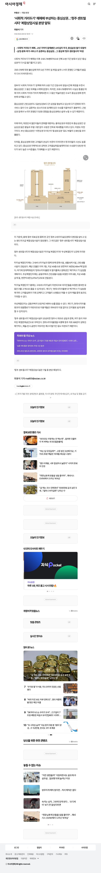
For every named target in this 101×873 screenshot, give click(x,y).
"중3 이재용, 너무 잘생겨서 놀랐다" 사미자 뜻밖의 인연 (58, 465)
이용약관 (24, 858)
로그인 (16, 847)
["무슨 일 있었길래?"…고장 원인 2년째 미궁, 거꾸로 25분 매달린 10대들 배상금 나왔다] (30, 457)
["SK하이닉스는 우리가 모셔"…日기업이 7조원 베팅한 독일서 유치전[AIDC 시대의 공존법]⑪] (70, 718)
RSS (66, 854)
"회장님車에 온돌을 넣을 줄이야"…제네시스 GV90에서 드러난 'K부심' (56, 477)
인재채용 (30, 854)
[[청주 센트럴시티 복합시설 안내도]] (50, 184)
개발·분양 (25, 13)
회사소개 (9, 854)
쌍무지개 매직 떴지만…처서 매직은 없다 (59, 790)
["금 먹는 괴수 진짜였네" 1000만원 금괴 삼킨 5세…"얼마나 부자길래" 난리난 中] (30, 494)
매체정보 (33, 858)
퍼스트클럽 (40, 854)
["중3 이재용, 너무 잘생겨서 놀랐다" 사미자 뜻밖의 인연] (30, 469)
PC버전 (61, 847)
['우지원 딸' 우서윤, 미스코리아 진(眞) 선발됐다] (70, 693)
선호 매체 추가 (23, 39)
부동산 (16, 13)
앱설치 (39, 847)
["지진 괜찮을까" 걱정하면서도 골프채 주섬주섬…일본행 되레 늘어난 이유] (32, 782)
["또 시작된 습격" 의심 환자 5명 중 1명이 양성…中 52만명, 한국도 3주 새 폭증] (70, 731)
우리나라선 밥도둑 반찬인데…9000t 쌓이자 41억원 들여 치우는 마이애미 (42, 351)
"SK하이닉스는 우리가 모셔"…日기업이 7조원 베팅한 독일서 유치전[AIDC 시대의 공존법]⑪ (44, 715)
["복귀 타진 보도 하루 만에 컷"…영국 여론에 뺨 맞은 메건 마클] (70, 706)
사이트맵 (84, 847)
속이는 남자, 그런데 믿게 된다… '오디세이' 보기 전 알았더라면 (59, 803)
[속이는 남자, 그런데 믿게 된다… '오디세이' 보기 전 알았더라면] (32, 808)
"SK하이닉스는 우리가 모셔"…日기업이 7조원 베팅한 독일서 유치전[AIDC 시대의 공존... (47, 341)
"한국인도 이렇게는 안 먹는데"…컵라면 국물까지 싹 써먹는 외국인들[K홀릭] (57, 440)
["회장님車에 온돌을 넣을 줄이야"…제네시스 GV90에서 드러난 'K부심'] (30, 481)
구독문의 (50, 854)
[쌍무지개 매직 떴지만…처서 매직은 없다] (32, 795)
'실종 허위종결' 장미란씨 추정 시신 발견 (30, 346)
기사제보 (59, 854)
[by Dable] (73, 741)
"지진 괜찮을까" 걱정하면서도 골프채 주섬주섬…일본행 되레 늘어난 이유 (59, 777)
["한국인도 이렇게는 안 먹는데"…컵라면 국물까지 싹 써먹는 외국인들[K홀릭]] (30, 445)
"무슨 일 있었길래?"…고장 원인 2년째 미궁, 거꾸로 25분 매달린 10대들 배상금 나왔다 (57, 452)
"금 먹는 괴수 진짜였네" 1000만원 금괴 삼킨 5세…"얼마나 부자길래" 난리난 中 (58, 489)
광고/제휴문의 (19, 854)
